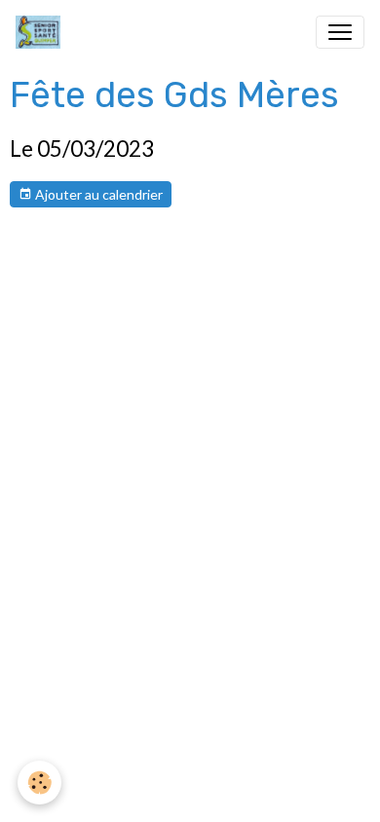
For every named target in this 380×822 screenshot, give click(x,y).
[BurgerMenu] (340, 32)
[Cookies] (39, 782)
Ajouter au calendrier (97, 194)
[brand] (42, 32)
